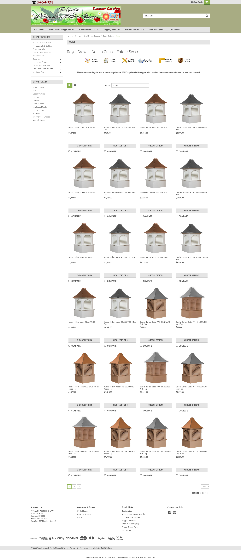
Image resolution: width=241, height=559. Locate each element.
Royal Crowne (38, 87)
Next (205, 487)
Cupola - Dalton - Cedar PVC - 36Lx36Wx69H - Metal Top (84, 453)
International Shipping (134, 29)
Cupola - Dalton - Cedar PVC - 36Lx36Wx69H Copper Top (119, 453)
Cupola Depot (38, 104)
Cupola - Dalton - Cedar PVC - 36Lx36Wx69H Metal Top (155, 453)
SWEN (35, 91)
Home (69, 36)
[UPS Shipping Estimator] (185, 60)
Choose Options (84, 146)
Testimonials (38, 29)
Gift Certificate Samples (89, 29)
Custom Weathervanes (42, 52)
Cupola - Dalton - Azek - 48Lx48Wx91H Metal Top (120, 258)
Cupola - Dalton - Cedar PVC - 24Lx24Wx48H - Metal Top (192, 323)
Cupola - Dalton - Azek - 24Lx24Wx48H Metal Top (120, 129)
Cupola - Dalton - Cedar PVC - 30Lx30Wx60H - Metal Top (156, 388)
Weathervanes (38, 56)
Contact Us (175, 29)
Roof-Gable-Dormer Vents (43, 69)
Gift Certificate (197, 2)
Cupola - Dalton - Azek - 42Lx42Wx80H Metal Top (191, 193)
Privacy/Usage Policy (157, 29)
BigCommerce (82, 548)
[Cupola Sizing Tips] (129, 60)
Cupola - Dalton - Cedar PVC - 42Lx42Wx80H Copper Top (191, 453)
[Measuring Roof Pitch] (166, 60)
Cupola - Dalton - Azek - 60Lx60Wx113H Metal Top (192, 258)
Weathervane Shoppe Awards (61, 29)
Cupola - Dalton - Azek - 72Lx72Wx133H (82, 322)
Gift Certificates (83, 511)
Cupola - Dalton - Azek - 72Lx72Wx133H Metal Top (120, 323)
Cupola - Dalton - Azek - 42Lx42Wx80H (153, 192)
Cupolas (36, 59)
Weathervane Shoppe (41, 117)
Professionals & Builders (42, 46)
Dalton (118, 36)
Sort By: (107, 85)
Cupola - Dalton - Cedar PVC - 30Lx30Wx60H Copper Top (119, 388)
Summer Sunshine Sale (42, 43)
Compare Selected (200, 493)
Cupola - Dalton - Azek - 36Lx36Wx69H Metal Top (120, 193)
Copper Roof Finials (40, 62)
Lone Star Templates (104, 548)
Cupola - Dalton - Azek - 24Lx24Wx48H (81, 128)
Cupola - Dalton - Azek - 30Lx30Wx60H (153, 128)
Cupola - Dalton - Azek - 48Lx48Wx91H (81, 257)
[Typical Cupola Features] (92, 60)
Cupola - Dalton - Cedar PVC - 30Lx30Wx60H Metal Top (191, 388)
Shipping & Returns (111, 29)
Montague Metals (40, 107)
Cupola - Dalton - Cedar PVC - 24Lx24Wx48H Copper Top (83, 388)
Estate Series (108, 36)
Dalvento (36, 100)
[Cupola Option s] (110, 60)
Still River (36, 113)
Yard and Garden (40, 72)
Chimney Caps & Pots (41, 66)
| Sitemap (64, 548)
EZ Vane (36, 97)
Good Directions (39, 94)
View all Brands (39, 120)
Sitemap (80, 517)
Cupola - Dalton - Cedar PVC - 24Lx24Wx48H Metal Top (155, 323)
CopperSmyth (38, 110)
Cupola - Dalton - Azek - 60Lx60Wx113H (154, 257)
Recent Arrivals (39, 49)
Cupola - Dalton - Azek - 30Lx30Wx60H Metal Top (191, 129)
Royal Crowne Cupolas (92, 36)
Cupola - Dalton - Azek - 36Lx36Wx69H (81, 192)
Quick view (84, 122)
